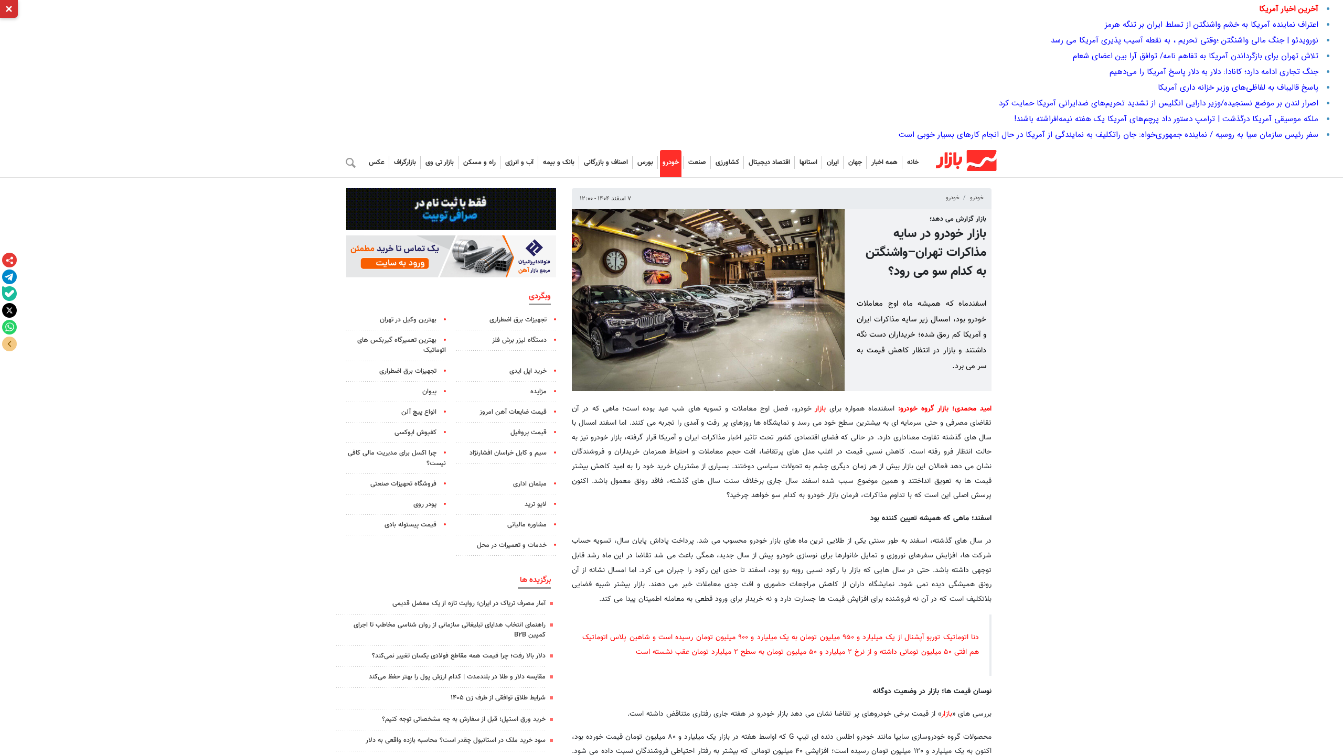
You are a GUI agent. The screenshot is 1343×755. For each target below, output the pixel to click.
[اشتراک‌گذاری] (9, 260)
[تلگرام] (9, 276)
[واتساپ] (9, 327)
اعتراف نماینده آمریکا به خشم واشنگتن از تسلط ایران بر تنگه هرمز (1211, 24)
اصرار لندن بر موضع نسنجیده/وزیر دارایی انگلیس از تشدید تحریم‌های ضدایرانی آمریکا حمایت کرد (1158, 103)
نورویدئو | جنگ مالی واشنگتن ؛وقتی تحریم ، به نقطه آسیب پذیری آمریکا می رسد (1184, 40)
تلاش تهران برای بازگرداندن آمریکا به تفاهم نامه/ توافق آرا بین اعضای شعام (1195, 56)
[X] (9, 310)
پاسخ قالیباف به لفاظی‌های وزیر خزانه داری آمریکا (1238, 87)
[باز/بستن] (9, 344)
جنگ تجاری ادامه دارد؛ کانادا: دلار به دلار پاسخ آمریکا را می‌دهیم (1214, 72)
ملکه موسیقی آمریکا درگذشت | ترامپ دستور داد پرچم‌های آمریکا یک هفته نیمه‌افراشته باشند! (1166, 119)
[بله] (9, 293)
